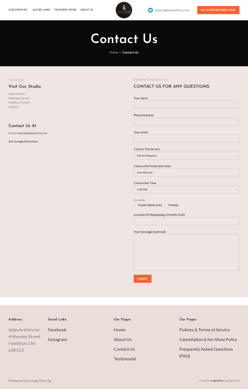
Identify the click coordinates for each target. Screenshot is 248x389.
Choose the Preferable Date (152, 166)
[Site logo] (124, 9)
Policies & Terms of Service (204, 329)
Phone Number (144, 115)
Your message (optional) (150, 231)
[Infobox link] (168, 10)
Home (114, 52)
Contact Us (124, 349)
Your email (141, 132)
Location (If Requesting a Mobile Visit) (159, 214)
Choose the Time (145, 183)
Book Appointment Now (218, 9)
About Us (123, 339)
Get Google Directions (23, 141)
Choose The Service (147, 149)
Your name (141, 98)
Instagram (57, 339)
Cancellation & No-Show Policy (208, 339)
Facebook (57, 329)
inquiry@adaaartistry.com (32, 133)
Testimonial (125, 358)
